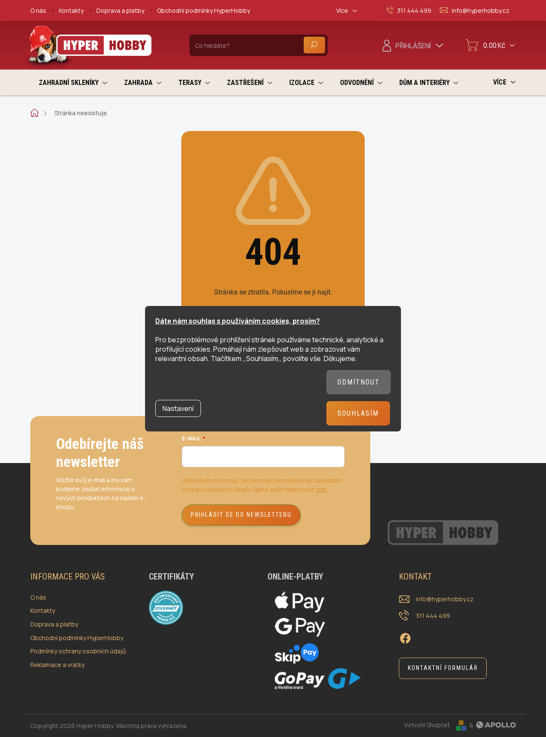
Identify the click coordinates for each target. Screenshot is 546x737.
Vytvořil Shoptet (427, 725)
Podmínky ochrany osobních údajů (78, 651)
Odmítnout (358, 382)
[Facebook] (405, 637)
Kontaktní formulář (443, 667)
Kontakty (71, 10)
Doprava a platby (120, 10)
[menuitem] (73, 83)
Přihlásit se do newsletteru (241, 514)
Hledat (314, 45)
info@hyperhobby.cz (444, 599)
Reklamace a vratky (57, 665)
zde (321, 489)
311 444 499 (433, 616)
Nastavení (178, 408)
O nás (38, 10)
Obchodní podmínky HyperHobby (203, 10)
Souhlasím (358, 413)
